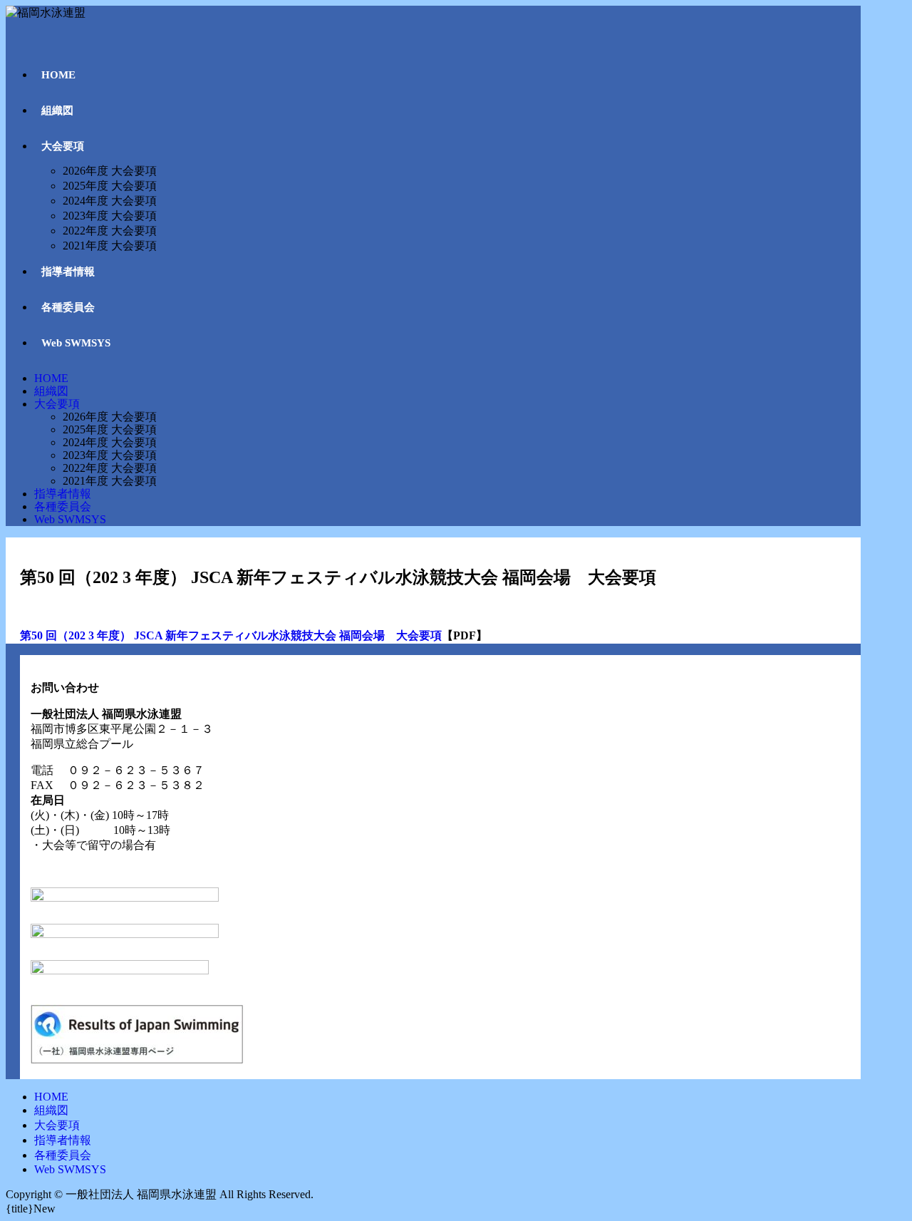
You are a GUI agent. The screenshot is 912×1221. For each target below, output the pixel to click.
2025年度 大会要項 (110, 429)
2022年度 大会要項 (110, 468)
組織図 (51, 391)
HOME (51, 378)
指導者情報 (62, 494)
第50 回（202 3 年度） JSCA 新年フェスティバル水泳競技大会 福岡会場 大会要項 (231, 635)
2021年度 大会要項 (110, 481)
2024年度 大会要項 (110, 442)
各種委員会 (62, 506)
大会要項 (57, 404)
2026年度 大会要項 (110, 417)
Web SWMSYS (70, 519)
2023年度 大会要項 (110, 455)
